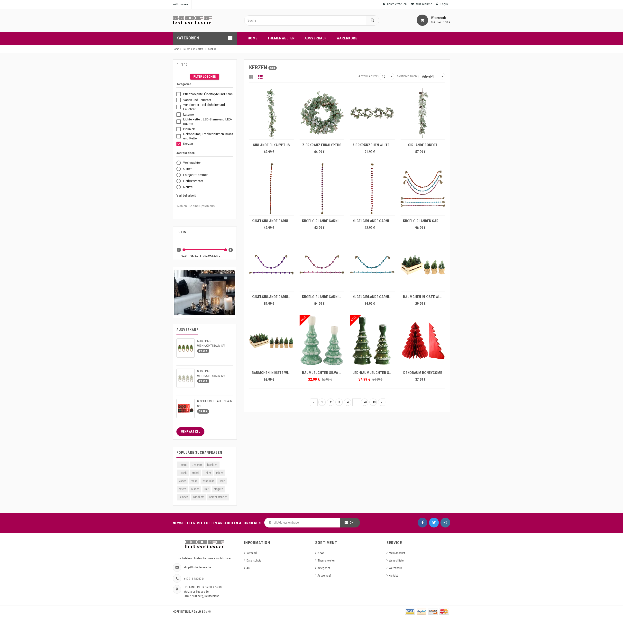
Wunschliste (396, 560)
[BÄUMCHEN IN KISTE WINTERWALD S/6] (423, 264)
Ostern (183, 465)
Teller (207, 473)
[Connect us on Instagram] (445, 522)
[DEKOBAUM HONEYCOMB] (423, 340)
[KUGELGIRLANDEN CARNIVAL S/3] (423, 188)
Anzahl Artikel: (368, 76)
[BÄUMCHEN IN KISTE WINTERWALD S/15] (271, 340)
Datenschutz (254, 560)
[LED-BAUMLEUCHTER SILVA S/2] (372, 340)
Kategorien (324, 568)
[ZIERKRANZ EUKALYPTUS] (322, 112)
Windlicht (208, 481)
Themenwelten (326, 560)
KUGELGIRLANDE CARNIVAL (273, 221)
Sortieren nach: (407, 76)
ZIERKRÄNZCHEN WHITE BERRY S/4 (373, 145)
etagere (218, 489)
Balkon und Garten (193, 49)
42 (365, 402)
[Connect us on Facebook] (422, 522)
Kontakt (393, 575)
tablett (219, 473)
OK (351, 522)
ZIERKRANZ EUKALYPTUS (321, 145)
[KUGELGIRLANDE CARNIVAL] (271, 188)
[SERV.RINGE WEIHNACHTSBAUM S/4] (185, 348)
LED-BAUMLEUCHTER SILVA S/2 (373, 373)
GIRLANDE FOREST (423, 145)
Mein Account (397, 553)
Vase (194, 481)
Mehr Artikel (190, 431)
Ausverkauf (324, 575)
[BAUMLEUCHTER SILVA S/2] (322, 340)
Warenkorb (395, 568)
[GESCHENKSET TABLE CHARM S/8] (185, 408)
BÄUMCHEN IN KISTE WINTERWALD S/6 (424, 297)
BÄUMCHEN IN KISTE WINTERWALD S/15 (273, 373)
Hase (222, 481)
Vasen (182, 481)
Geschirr (197, 465)
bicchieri (212, 465)
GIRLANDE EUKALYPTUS (271, 145)
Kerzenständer (218, 497)
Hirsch (183, 473)
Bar (206, 489)
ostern (182, 489)
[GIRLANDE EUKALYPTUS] (271, 112)
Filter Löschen (204, 76)
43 (374, 402)
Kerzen (212, 49)
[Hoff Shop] (192, 20)
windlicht (198, 497)
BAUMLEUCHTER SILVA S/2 (323, 373)
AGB (249, 568)
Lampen (183, 497)
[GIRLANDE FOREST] (423, 112)
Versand (252, 553)
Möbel (195, 473)
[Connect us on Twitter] (434, 522)
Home (176, 49)
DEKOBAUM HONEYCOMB (422, 373)
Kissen (195, 489)
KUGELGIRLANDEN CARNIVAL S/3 (424, 221)
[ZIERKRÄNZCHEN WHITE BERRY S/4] (372, 112)
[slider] (184, 249)
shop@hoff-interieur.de (197, 567)
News (321, 553)
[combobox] (199, 206)
